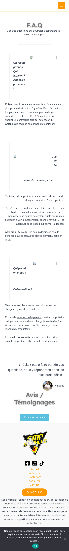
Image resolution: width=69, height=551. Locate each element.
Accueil (34, 469)
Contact (34, 484)
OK (35, 546)
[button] (34, 492)
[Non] (64, 539)
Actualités (34, 481)
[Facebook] (27, 463)
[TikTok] (41, 463)
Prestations (34, 477)
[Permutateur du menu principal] (61, 5)
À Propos (34, 473)
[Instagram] (34, 463)
